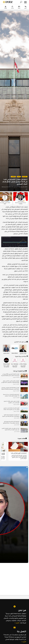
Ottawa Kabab (6, 364)
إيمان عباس (20, 201)
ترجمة (19, 8)
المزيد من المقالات (15, 464)
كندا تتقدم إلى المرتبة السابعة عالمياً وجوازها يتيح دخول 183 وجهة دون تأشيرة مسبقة (10, 415)
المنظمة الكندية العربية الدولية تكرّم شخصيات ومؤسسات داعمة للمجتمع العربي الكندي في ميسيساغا (11, 422)
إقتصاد (13, 176)
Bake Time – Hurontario (13, 364)
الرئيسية (24, 176)
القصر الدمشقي (4, 201)
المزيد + (17, 623)
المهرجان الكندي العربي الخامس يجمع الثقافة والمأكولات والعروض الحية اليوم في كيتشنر (10, 382)
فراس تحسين (23, 353)
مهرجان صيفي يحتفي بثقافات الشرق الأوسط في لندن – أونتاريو (11, 402)
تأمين (25, 8)
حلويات (5, 8)
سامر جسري (6, 353)
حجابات (12, 8)
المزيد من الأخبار (15, 437)
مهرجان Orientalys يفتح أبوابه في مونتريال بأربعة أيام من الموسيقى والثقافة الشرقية (10, 388)
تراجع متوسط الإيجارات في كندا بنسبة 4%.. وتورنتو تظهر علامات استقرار (11, 395)
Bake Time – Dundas (22, 364)
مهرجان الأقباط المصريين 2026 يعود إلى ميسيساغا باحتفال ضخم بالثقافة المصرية (10, 375)
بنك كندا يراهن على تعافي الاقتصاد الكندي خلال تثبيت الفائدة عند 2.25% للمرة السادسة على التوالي (10, 429)
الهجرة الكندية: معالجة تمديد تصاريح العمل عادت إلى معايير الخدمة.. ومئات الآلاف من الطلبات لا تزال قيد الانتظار (11, 409)
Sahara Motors (15, 353)
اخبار (19, 176)
